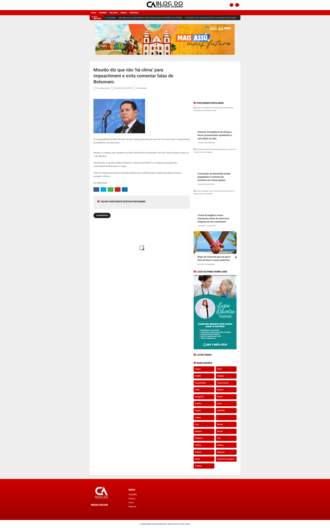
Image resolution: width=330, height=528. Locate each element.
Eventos (198, 403)
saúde (197, 459)
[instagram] (94, 5)
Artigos (198, 369)
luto (197, 424)
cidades (220, 376)
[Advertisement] (210, 81)
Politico (198, 452)
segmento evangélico (226, 459)
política (220, 445)
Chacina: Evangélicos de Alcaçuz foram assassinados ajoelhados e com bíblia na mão (214, 135)
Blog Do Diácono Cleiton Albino (179, 524)
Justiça (198, 417)
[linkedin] (125, 189)
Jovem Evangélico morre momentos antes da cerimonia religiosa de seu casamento (213, 218)
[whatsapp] (110, 189)
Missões (198, 431)
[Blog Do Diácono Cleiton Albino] (165, 8)
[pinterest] (118, 189)
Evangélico (199, 397)
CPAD (197, 390)
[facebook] (90, 5)
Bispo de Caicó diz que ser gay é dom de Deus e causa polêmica (214, 258)
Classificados (200, 383)
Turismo (198, 466)
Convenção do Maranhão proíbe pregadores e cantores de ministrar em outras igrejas (213, 176)
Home (93, 13)
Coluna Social (222, 383)
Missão (220, 424)
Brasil (124, 13)
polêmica (199, 438)
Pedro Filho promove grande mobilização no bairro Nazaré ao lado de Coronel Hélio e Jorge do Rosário (135, 17)
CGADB (198, 376)
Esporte (220, 390)
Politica (114, 13)
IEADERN (102, 13)
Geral (219, 403)
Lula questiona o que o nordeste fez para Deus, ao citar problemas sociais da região (195, 17)
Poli (218, 438)
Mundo (220, 431)
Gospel (198, 410)
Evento (220, 397)
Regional (134, 13)
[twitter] (103, 189)
